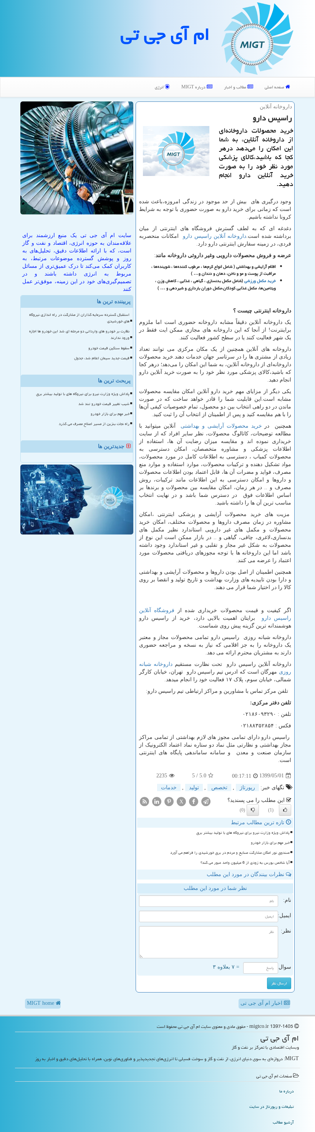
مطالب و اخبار (235, 87)
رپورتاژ (247, 787)
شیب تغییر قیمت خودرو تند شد (103, 404)
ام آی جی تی (165, 34)
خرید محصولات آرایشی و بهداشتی (221, 426)
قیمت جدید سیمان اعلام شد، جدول (101, 358)
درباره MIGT (194, 87)
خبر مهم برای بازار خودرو (270, 843)
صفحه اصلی (275, 87)
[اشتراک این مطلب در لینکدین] (156, 801)
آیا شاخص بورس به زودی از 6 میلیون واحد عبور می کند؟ (245, 862)
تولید (194, 787)
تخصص (219, 787)
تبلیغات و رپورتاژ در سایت (271, 1106)
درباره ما (286, 1091)
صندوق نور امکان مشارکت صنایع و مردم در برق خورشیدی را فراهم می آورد (230, 852)
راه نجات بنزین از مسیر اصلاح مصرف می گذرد (94, 424)
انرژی (160, 87)
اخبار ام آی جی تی (262, 1003)
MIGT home (41, 1003)
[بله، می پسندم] (285, 810)
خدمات (169, 787)
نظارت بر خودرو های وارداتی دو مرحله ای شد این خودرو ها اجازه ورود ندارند (79, 334)
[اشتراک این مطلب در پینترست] (169, 801)
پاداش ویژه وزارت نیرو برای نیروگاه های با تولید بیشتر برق (243, 833)
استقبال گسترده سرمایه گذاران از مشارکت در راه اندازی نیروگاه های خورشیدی (79, 318)
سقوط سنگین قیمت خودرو (108, 348)
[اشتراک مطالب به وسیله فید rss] (144, 801)
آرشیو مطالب (283, 1122)
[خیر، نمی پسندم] (253, 810)
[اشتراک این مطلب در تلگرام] (206, 801)
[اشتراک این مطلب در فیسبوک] (193, 801)
